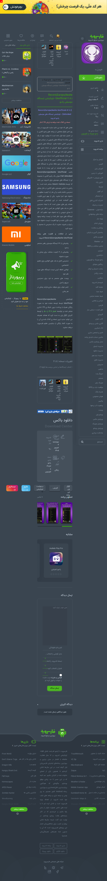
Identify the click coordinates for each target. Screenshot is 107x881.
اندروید (46, 180)
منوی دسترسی (8, 40)
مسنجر (101, 378)
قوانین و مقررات (56, 677)
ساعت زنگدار (98, 273)
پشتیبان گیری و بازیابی (95, 232)
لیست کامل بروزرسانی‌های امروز (94, 745)
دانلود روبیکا (46, 851)
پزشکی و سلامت (97, 227)
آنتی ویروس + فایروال (95, 177)
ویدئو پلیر (99, 414)
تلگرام (26, 486)
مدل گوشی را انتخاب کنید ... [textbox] (52, 654)
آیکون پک (99, 182)
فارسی (101, 305)
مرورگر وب (99, 373)
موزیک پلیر (99, 382)
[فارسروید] (53, 733)
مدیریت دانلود (98, 351)
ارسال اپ (32, 40)
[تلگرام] (61, 867)
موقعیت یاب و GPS (96, 387)
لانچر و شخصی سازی (95, 332)
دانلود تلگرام (60, 851)
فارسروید (40, 323)
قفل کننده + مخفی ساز (95, 310)
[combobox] (52, 655)
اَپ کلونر (100, 191)
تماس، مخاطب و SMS (95, 246)
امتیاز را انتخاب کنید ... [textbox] (54, 668)
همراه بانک (99, 392)
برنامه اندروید (56, 79)
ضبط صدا (99, 291)
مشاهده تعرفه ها (22, 306)
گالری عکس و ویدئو (96, 323)
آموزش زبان (99, 168)
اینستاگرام (12, 486)
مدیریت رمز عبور (97, 355)
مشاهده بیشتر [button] (16, 100)
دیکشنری (99, 255)
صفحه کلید (99, 287)
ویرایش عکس (98, 419)
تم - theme (98, 241)
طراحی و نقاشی (97, 300)
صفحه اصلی (66, 79)
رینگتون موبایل (98, 264)
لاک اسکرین (98, 328)
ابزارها (101, 186)
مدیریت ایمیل (98, 346)
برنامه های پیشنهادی (96, 214)
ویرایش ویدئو (98, 428)
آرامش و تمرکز (98, 159)
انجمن (42, 40)
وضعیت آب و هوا (96, 405)
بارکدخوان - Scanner (95, 209)
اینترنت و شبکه (97, 205)
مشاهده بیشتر (88, 809)
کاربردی (100, 314)
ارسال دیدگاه (54, 688)
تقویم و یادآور (98, 237)
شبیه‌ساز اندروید (97, 282)
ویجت (101, 410)
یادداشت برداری (97, 433)
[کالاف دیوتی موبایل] (51, 382)
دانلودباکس (98, 77)
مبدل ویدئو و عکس (96, 341)
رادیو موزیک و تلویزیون (89, 133)
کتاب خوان (99, 319)
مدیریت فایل (98, 360)
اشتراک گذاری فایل (96, 200)
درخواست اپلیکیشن (39, 488)
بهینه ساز (100, 218)
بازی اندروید (60, 845)
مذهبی (100, 369)
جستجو (51, 40)
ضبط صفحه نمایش (96, 296)
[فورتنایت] (42, 383)
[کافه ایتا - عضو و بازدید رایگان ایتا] (58, 382)
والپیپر (101, 401)
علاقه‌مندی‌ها (21, 40)
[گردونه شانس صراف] (65, 382)
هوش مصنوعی (98, 396)
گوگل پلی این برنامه (68, 488)
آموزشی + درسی (97, 173)
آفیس (101, 164)
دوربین (100, 250)
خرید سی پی (58, 40)
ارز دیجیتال (99, 196)
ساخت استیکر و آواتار (95, 269)
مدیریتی (100, 364)
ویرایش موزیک (97, 423)
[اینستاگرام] (49, 871)
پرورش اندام (98, 223)
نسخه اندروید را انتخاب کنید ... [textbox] (52, 661)
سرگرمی (100, 278)
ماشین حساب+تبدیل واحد (93, 337)
